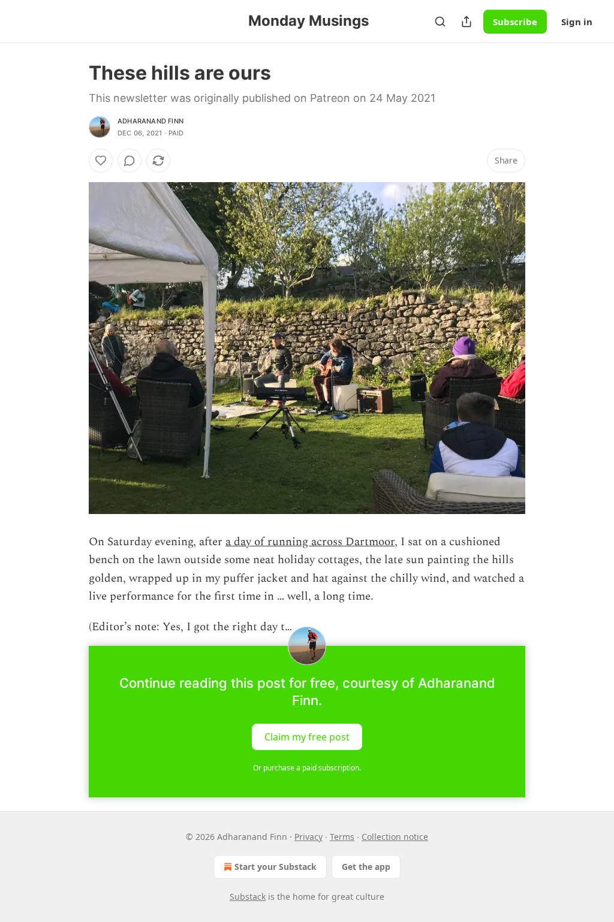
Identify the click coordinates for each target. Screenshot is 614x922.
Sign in (576, 22)
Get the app (366, 866)
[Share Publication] (466, 22)
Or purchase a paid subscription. (307, 768)
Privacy (308, 836)
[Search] (440, 22)
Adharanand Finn (150, 121)
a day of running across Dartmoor (310, 542)
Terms (342, 836)
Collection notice (395, 836)
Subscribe (515, 22)
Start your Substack (275, 866)
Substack (248, 896)
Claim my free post (307, 736)
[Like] (101, 161)
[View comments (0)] (130, 161)
